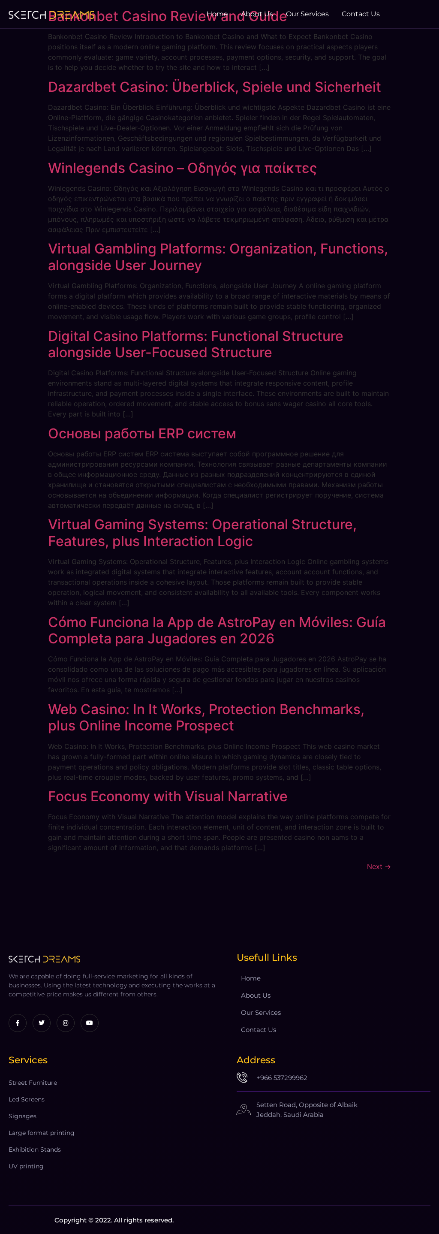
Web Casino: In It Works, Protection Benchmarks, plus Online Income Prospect (206, 717)
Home (217, 14)
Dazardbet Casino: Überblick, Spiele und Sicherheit (214, 86)
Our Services (307, 14)
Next (379, 866)
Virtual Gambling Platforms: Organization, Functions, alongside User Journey (218, 256)
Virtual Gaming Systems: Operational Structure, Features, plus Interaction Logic (202, 532)
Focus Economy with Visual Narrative (168, 796)
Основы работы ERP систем (142, 433)
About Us (257, 14)
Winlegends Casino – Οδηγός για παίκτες (182, 168)
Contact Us (361, 14)
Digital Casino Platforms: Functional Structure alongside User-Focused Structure (195, 344)
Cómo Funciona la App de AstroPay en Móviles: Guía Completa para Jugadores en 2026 (217, 630)
